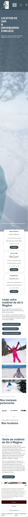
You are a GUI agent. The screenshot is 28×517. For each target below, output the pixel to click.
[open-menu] (14, 5)
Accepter (14, 502)
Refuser (14, 506)
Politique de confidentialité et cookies (7, 514)
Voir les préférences (14, 510)
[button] (26, 485)
